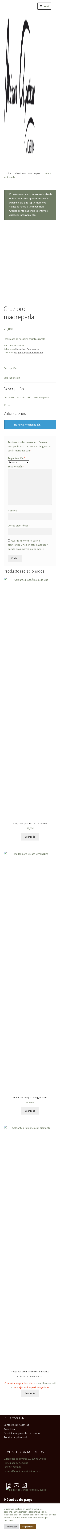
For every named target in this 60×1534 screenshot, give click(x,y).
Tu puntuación (16, 458)
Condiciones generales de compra (22, 1433)
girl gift (17, 352)
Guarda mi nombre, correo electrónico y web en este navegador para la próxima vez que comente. (28, 544)
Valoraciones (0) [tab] (12, 377)
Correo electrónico (19, 525)
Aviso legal (10, 1428)
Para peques (34, 173)
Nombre (13, 510)
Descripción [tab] (10, 368)
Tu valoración (16, 466)
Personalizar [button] (11, 1526)
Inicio (9, 173)
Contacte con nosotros (16, 1424)
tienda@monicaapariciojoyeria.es (31, 1387)
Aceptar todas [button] (28, 1526)
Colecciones (20, 173)
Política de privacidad (15, 1437)
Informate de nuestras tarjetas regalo (24, 338)
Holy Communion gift (32, 352)
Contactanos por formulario (20, 1383)
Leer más (30, 836)
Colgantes (20, 348)
